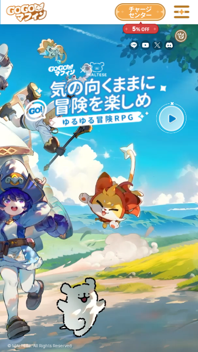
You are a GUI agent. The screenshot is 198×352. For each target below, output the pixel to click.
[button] (171, 118)
